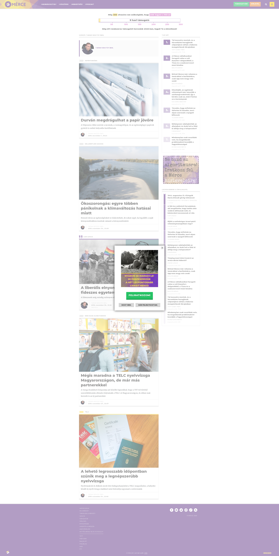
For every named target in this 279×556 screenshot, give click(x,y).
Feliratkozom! (139, 295)
